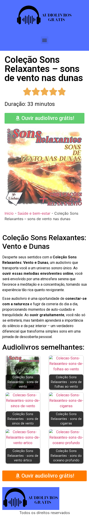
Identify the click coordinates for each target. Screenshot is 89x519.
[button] (44, 40)
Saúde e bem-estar (34, 213)
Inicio (9, 213)
